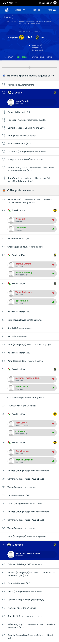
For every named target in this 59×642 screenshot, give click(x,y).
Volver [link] (8, 17)
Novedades (21, 57)
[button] (19, 9)
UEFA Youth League (6, 10)
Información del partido (42, 57)
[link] (36, 9)
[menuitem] (21, 9)
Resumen (8, 57)
